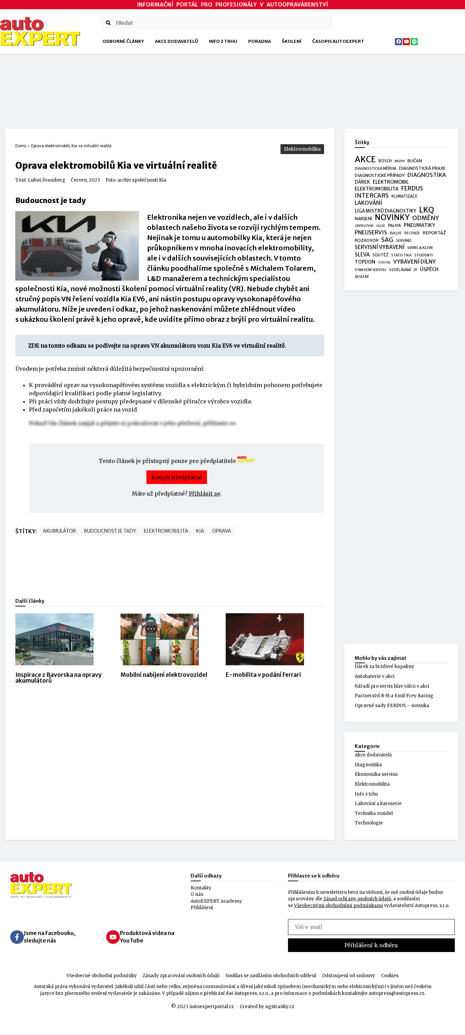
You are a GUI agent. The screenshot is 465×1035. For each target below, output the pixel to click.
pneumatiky (419, 225)
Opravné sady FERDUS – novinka (392, 705)
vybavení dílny (414, 261)
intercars (372, 196)
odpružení (364, 226)
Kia (200, 531)
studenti (423, 255)
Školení (291, 41)
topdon (365, 262)
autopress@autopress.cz (396, 993)
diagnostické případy (380, 175)
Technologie (369, 823)
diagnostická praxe (422, 168)
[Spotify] (414, 41)
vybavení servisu (370, 270)
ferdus (412, 188)
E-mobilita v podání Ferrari (263, 675)
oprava (221, 531)
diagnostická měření (375, 168)
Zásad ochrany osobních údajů (357, 899)
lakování (368, 203)
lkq (426, 210)
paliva (394, 225)
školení (362, 276)
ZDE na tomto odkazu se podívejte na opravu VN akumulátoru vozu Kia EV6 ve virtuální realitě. (157, 345)
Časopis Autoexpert (338, 41)
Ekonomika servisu (376, 774)
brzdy (400, 161)
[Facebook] (398, 41)
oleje (380, 226)
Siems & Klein (420, 247)
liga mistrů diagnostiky (385, 211)
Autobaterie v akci (375, 676)
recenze (412, 233)
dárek (362, 182)
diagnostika (426, 175)
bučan (414, 160)
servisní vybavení (379, 247)
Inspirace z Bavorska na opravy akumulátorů (58, 677)
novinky (392, 217)
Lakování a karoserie (378, 803)
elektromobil (391, 182)
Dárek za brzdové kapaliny (384, 666)
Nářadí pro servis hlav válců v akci (392, 686)
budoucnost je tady (110, 531)
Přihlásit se (204, 493)
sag (387, 240)
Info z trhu (223, 41)
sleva (362, 254)
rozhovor (367, 240)
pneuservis (371, 232)
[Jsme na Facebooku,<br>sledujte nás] (17, 937)
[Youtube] (406, 41)
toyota (384, 263)
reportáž (434, 232)
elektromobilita (166, 531)
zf (415, 270)
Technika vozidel (374, 813)
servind (404, 240)
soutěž (380, 255)
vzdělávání (400, 269)
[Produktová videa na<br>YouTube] (113, 937)
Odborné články (123, 41)
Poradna (259, 41)
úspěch (429, 269)
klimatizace (404, 196)
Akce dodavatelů (176, 41)
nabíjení (363, 218)
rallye (396, 233)
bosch (385, 160)
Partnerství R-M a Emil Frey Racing (394, 696)
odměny (425, 218)
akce (365, 159)
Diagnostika (368, 765)
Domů (21, 146)
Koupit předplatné (176, 477)
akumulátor (59, 531)
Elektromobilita (302, 149)
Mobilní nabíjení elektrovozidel (164, 675)
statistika (401, 255)
